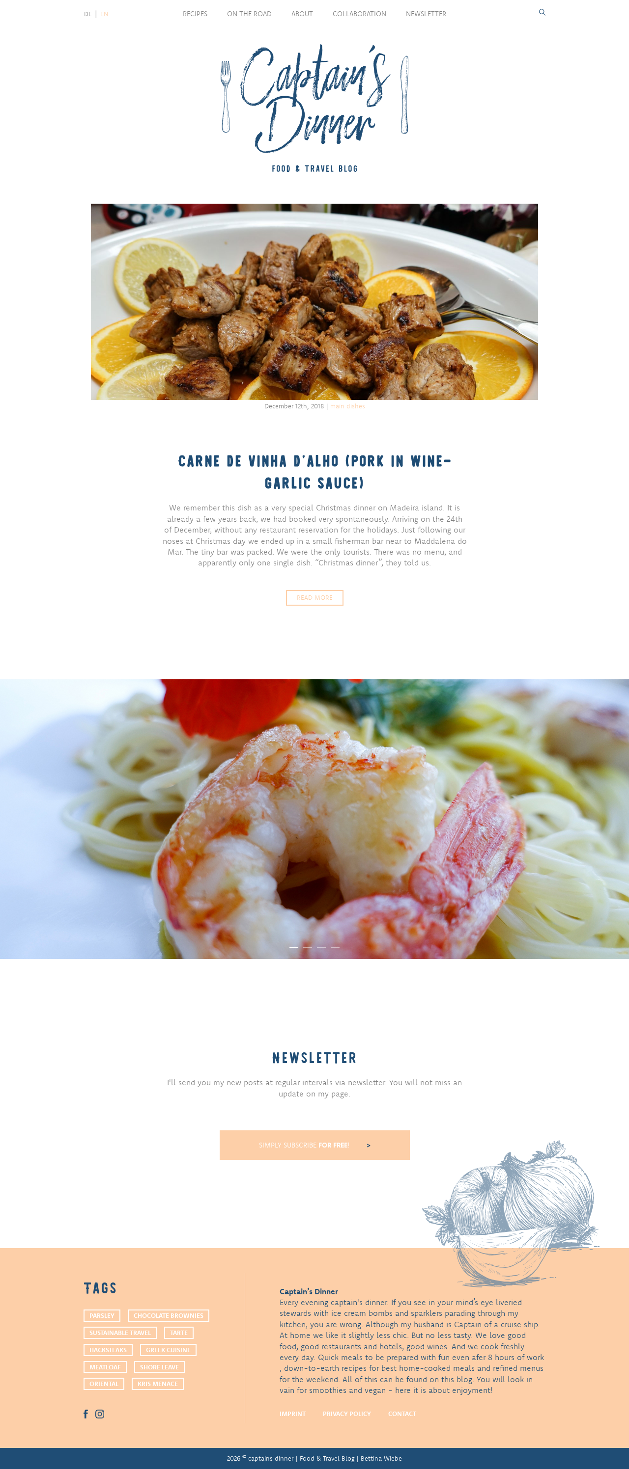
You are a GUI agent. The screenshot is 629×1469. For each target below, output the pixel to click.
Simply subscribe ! (305, 1145)
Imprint (293, 1413)
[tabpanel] (314, 819)
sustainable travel (120, 1332)
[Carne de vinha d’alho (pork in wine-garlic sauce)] (314, 302)
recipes (195, 13)
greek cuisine (168, 1350)
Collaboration (359, 13)
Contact (402, 1413)
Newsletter (426, 13)
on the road (249, 13)
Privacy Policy (347, 1413)
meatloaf (105, 1367)
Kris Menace (158, 1384)
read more (315, 597)
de (88, 14)
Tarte (179, 1332)
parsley (101, 1315)
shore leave (159, 1367)
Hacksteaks (108, 1350)
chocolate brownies (168, 1315)
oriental (103, 1384)
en (104, 14)
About (302, 13)
